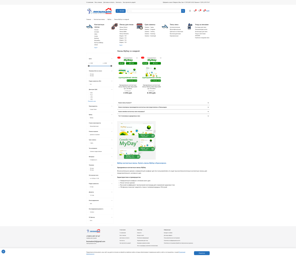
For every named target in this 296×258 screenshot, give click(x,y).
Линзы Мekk (122, 31)
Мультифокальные (175, 29)
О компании (89, 2)
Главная (88, 19)
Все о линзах (98, 2)
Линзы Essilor (123, 29)
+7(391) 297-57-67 (93, 236)
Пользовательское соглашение (172, 238)
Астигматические (175, 27)
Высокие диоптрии (175, 33)
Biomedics (97, 40)
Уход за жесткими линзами (200, 34)
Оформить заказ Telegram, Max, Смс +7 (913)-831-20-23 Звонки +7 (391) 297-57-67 (186, 2)
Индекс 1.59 (122, 42)
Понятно (202, 253)
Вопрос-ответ (140, 235)
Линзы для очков (126, 25)
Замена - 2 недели (150, 29)
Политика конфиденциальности (172, 240)
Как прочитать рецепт (129, 2)
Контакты (118, 2)
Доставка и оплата (108, 2)
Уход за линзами (202, 25)
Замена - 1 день (149, 27)
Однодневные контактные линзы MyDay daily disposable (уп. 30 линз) (127, 86)
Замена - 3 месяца (150, 33)
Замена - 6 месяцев (150, 36)
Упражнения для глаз (142, 240)
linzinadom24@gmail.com (95, 241)
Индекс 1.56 (122, 40)
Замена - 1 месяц (150, 31)
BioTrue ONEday (98, 42)
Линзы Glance (123, 27)
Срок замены (150, 25)
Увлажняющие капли (201, 29)
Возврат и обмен (168, 232)
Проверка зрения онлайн (143, 243)
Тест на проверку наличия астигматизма (147, 245)
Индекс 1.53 (122, 38)
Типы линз (174, 25)
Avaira (96, 36)
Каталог (122, 11)
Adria (95, 34)
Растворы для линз (200, 27)
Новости (139, 232)
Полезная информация (143, 238)
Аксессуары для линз (201, 31)
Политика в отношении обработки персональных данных (178, 243)
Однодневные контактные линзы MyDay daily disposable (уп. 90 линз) (151, 86)
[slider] (89, 66)
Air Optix (96, 32)
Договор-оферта (168, 235)
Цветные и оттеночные (176, 31)
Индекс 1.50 (122, 36)
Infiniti (96, 45)
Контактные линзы (99, 19)
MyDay (109, 19)
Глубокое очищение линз (202, 37)
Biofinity (96, 38)
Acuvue (96, 29)
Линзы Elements (124, 33)
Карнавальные (174, 36)
